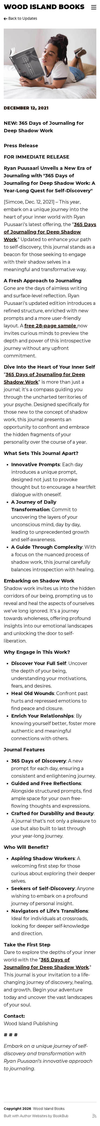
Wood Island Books (44, 7)
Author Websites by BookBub (44, 1116)
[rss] (94, 1117)
